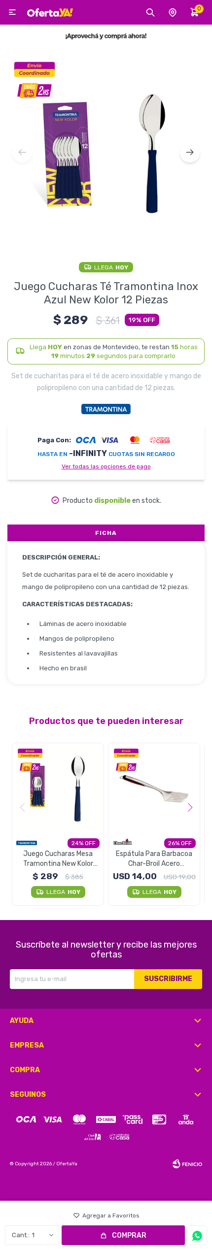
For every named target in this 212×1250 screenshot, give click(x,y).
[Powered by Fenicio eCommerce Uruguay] (187, 1163)
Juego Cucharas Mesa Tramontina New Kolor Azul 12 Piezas (58, 859)
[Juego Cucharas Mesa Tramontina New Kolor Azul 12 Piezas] (58, 788)
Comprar (129, 1235)
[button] (190, 153)
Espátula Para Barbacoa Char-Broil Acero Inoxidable (154, 859)
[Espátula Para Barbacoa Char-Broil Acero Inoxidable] (154, 788)
